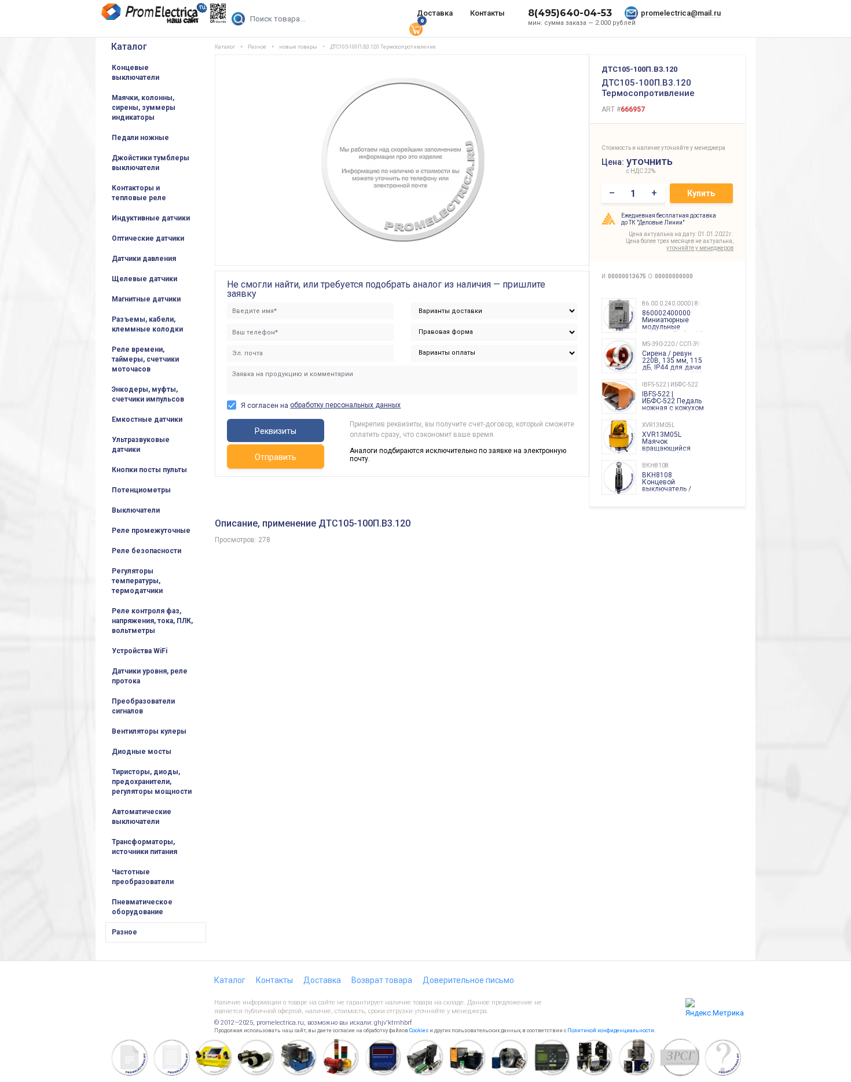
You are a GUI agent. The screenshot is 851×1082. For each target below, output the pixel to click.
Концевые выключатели (135, 73)
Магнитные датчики (146, 299)
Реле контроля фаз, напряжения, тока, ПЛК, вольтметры (152, 621)
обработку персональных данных (345, 405)
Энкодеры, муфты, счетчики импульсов (148, 394)
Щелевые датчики (144, 279)
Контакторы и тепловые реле (139, 193)
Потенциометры (141, 490)
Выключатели (136, 510)
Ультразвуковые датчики (141, 445)
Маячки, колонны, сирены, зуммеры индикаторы (143, 108)
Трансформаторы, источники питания (144, 847)
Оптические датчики (148, 238)
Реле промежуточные (151, 531)
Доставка (435, 13)
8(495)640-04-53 (570, 13)
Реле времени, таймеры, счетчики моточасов (145, 359)
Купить (701, 193)
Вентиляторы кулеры (149, 731)
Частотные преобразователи (143, 877)
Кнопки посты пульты (149, 470)
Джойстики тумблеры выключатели (150, 163)
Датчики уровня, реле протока (150, 676)
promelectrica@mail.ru (681, 13)
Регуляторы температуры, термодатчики (137, 581)
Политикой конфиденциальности (610, 1030)
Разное (124, 932)
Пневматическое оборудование (142, 907)
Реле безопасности (146, 551)
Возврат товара (381, 980)
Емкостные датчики (147, 419)
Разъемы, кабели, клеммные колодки (147, 324)
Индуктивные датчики (151, 218)
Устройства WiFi (139, 651)
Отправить (275, 457)
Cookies (418, 1030)
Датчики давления (144, 259)
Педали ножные (140, 138)
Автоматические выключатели (141, 817)
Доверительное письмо (468, 980)
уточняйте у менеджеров (699, 248)
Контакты (487, 13)
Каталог (129, 46)
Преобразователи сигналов (143, 706)
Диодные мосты (141, 752)
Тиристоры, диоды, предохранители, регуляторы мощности (152, 782)
